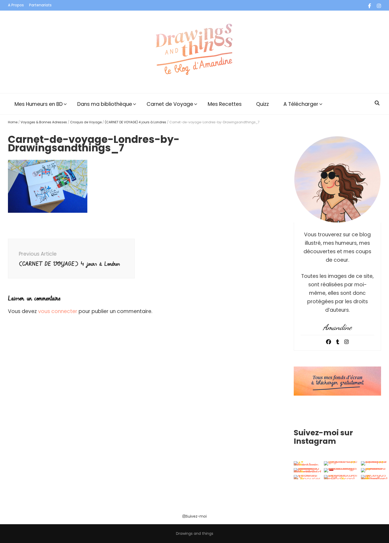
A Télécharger (300, 104)
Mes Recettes (225, 104)
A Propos (16, 5)
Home (12, 122)
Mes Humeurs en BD (39, 104)
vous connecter (57, 311)
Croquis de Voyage (86, 122)
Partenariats (40, 5)
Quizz (262, 104)
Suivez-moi (196, 516)
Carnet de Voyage (170, 104)
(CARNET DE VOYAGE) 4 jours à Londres (135, 122)
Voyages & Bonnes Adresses (44, 122)
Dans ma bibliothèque (104, 104)
